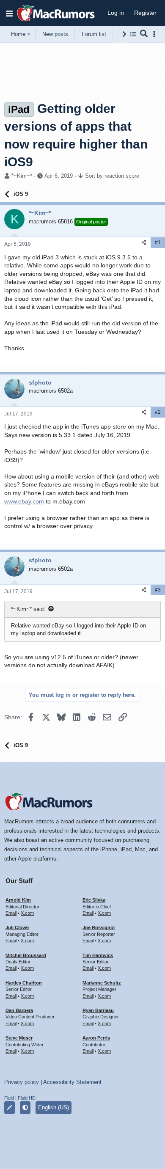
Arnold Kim (18, 899)
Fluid (9, 1097)
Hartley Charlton (24, 982)
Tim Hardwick (97, 955)
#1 (158, 242)
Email (11, 913)
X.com (27, 913)
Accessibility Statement (72, 1082)
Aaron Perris (96, 1037)
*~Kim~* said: (28, 609)
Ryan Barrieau (98, 1010)
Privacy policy (21, 1082)
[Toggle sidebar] (156, 34)
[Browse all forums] (133, 34)
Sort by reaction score (112, 176)
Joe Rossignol (98, 927)
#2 (158, 412)
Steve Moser (19, 1037)
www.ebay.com (24, 501)
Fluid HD (27, 1097)
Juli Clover (17, 927)
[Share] (144, 242)
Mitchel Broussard (26, 955)
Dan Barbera (19, 1010)
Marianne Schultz (101, 982)
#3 (158, 590)
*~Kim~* (21, 176)
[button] (9, 13)
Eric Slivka (93, 899)
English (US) (53, 1107)
